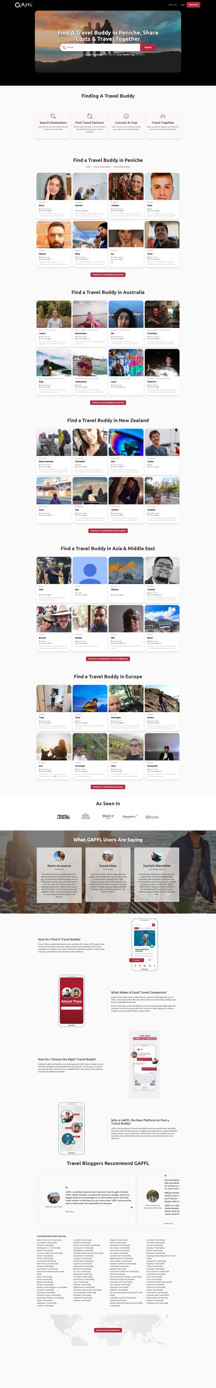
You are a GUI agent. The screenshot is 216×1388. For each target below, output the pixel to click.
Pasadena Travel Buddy (155, 1264)
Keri (113, 461)
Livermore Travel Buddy (82, 1258)
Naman (42, 254)
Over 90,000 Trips (126, 54)
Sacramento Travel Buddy (83, 1256)
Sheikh (78, 638)
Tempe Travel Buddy (154, 1266)
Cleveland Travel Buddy (155, 1243)
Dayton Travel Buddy (154, 1290)
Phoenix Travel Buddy (45, 1285)
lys (112, 254)
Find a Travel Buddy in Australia (108, 292)
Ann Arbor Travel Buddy (155, 1240)
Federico (151, 381)
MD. (113, 638)
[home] (23, 5)
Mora (41, 205)
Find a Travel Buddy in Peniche (108, 160)
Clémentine (81, 381)
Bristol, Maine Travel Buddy (157, 1298)
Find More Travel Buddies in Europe (108, 787)
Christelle (80, 461)
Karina (150, 717)
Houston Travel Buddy (45, 1290)
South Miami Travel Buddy (83, 1261)
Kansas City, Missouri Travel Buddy (86, 1245)
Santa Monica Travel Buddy (157, 1293)
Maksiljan (116, 717)
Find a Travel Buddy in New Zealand (108, 420)
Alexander (152, 766)
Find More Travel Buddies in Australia (108, 403)
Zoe (77, 509)
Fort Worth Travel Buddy (156, 1274)
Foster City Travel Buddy (156, 1287)
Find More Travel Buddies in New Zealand (108, 531)
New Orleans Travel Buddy (120, 1285)
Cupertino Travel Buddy (82, 1264)
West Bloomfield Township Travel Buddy (126, 1277)
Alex (113, 766)
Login (182, 5)
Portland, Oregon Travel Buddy (49, 1295)
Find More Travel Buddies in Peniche (108, 275)
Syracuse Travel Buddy (155, 1285)
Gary (41, 509)
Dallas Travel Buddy (44, 1277)
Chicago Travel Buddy (45, 1245)
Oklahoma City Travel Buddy (157, 1303)
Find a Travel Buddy (102, 167)
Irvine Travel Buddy (80, 1282)
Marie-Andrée (46, 461)
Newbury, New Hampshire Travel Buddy (52, 1287)
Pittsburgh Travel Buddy (82, 1274)
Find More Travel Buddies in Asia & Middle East (108, 659)
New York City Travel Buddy (47, 1264)
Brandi (42, 638)
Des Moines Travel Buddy (120, 1248)
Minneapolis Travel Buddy (120, 1245)
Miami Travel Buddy (117, 1274)
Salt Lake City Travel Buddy (120, 1256)
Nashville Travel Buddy (82, 1295)
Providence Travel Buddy (83, 1277)
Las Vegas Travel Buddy (119, 1253)
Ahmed (78, 205)
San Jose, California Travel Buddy (49, 1253)
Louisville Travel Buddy (155, 1269)
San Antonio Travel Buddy (83, 1248)
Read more (70, 1212)
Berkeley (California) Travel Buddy (123, 1264)
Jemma (114, 509)
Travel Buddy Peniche (121, 167)
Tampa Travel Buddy (44, 1300)
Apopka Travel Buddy (118, 1300)
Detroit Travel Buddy (154, 1251)
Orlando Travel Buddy (81, 1243)
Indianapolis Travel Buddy (47, 1303)
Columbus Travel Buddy (82, 1240)
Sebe (149, 205)
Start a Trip (172, 5)
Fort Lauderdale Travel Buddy (84, 1293)
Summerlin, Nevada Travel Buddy (159, 1282)
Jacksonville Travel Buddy (83, 1266)
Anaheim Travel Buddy (82, 1300)
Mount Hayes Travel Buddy (83, 1279)
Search (148, 47)
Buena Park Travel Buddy (119, 1251)
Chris (77, 717)
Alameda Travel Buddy (118, 1240)
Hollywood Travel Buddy (82, 1298)
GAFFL (88, 167)
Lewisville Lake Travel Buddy (121, 1282)
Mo (112, 333)
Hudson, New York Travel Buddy (49, 1240)
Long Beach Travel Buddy (156, 1261)
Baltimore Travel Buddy (82, 1269)
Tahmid (151, 589)
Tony (41, 717)
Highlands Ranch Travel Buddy (121, 1258)
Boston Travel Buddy (45, 1282)
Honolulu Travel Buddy (82, 1285)
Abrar (150, 638)
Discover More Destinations (108, 1330)
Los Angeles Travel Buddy (47, 1243)
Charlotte (152, 333)
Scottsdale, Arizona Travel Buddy (123, 1298)
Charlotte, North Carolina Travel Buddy (88, 1253)
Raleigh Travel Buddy (118, 1269)
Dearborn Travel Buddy (155, 1248)
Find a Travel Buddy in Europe (108, 676)
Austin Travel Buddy (44, 1279)
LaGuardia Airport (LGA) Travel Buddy (87, 1290)
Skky (77, 254)
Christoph (80, 766)
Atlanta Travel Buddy (45, 1256)
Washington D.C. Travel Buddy (48, 1248)
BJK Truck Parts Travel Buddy (157, 1272)
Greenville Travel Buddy (119, 1287)
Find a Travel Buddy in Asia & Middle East (108, 548)
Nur (77, 589)
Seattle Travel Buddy (45, 1251)
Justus (42, 333)
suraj (113, 381)
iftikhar (115, 589)
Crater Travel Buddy (154, 1277)
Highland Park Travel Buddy (84, 1287)
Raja (41, 381)
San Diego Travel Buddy (46, 1293)
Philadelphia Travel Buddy (83, 1251)
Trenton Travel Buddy (45, 1266)
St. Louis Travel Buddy (81, 1272)
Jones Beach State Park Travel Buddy (124, 1272)
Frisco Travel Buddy (154, 1279)
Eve (41, 766)
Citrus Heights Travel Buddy (121, 1261)
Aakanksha (80, 333)
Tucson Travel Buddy (154, 1245)
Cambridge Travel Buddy (119, 1266)
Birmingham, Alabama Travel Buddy (50, 1298)
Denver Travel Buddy (45, 1258)
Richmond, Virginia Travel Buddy (122, 1279)
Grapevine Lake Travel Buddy (157, 1295)
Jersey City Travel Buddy (46, 1261)
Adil (41, 589)
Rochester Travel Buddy (155, 1253)
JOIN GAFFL (193, 5)
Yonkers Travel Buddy (45, 1306)
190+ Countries (95, 54)
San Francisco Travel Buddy (47, 1269)
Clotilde (151, 509)
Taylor (150, 461)
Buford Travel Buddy (118, 1243)
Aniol (149, 254)
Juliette (115, 205)
